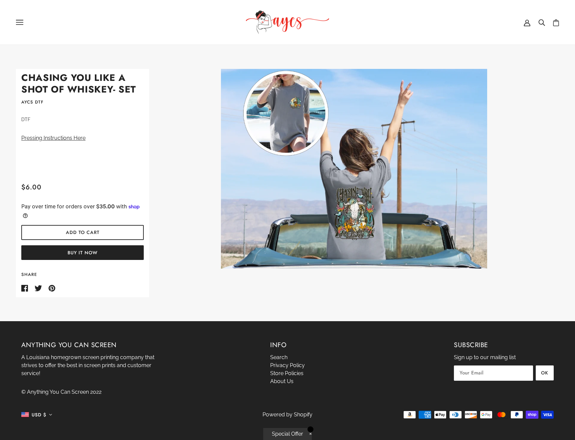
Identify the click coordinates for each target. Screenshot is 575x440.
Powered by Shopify (287, 414)
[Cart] (556, 22)
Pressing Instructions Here (53, 138)
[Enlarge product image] (354, 169)
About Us (281, 381)
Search (279, 357)
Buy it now (82, 252)
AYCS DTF (32, 102)
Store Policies (286, 373)
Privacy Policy (287, 365)
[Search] (541, 22)
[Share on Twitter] (39, 288)
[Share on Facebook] (25, 288)
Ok (544, 372)
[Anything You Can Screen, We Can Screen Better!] (287, 22)
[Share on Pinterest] (52, 288)
